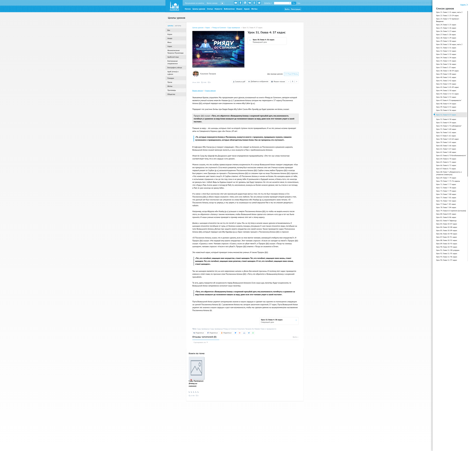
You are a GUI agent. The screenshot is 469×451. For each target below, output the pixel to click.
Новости (218, 9)
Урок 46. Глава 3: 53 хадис (446, 97)
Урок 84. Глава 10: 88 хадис (446, 227)
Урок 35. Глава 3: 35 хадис (446, 61)
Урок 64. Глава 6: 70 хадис (446, 159)
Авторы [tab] (178, 26)
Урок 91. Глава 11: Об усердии (447, 250)
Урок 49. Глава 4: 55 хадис (446, 107)
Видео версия (197, 91)
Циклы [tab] (170, 26)
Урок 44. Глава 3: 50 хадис (446, 90)
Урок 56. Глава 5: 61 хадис (446, 132)
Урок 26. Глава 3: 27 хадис (446, 31)
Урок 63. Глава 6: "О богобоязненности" (451, 155)
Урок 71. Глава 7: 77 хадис (446, 184)
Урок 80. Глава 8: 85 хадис (446, 214)
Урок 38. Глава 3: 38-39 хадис (447, 71)
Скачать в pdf (239, 81)
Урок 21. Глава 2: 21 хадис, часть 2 (449, 12)
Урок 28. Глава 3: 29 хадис (446, 38)
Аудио (247, 9)
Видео (239, 9)
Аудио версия (210, 91)
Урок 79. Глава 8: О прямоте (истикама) (451, 211)
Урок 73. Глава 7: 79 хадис (446, 191)
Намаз (188, 9)
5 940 (204, 82)
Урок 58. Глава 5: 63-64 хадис (447, 139)
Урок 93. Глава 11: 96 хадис (446, 257)
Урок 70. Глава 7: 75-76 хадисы (448, 181)
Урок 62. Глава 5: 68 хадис (446, 152)
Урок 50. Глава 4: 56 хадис (446, 110)
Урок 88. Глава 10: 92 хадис (446, 240)
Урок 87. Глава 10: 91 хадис (446, 237)
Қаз (299, 3)
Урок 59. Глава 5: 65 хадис (446, 142)
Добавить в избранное (259, 81)
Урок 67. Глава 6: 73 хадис (446, 169)
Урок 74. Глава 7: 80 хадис (446, 194)
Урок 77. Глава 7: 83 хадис (446, 204)
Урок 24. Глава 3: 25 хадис (446, 25)
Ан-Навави (256, 329)
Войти (287, 9)
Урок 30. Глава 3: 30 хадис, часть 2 (449, 44)
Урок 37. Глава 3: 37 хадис (446, 67)
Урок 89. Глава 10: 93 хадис (446, 244)
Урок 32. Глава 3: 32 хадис (446, 51)
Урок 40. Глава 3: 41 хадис (446, 77)
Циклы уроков (198, 9)
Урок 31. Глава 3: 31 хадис (446, 48)
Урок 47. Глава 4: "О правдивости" (449, 100)
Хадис (207, 28)
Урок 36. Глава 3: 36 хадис (446, 64)
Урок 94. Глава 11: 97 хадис (446, 260)
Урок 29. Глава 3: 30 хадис (446, 41)
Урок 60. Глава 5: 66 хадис (446, 146)
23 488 (192, 395)
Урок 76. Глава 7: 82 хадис (446, 201)
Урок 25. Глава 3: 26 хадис (446, 28)
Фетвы (254, 9)
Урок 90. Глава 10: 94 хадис (446, 247)
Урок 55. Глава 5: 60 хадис (446, 129)
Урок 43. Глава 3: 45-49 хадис (447, 87)
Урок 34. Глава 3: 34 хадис (446, 58)
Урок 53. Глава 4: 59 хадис (446, 123)
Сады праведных (203, 329)
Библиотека (229, 9)
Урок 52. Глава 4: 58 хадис (446, 119)
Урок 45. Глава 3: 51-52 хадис (447, 94)
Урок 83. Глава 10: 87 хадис (446, 224)
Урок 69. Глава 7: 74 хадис (446, 178)
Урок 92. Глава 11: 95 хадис (446, 254)
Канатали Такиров (208, 74)
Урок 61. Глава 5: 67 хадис (446, 149)
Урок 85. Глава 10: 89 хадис (446, 230)
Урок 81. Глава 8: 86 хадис (446, 217)
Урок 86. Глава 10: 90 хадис (446, 234)
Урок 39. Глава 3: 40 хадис (446, 74)
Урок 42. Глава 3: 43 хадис (446, 84)
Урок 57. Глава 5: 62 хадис (446, 136)
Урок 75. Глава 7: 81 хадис (446, 198)
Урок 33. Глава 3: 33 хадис (446, 54)
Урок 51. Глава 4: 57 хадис (446, 115)
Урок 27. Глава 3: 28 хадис (446, 35)
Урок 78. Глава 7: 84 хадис (446, 207)
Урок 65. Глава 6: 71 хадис (446, 162)
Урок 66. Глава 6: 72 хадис (446, 165)
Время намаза (212, 3)
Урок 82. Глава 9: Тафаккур (446, 221)
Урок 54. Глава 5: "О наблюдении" (449, 126)
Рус (294, 3)
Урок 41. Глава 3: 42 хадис (446, 81)
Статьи (210, 9)
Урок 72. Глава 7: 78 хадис (446, 188)
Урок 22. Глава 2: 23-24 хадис (447, 16)
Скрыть (463, 5)
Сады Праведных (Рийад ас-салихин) (196, 383)
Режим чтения (279, 81)
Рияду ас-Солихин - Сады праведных (226, 28)
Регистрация (295, 9)
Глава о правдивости (268, 329)
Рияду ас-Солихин (230, 329)
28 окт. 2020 (196, 82)
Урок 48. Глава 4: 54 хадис (446, 104)
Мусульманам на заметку (194, 3)
